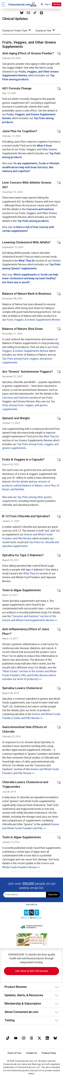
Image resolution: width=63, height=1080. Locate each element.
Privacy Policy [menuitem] (49, 1053)
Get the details (20, 481)
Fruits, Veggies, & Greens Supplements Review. (34, 319)
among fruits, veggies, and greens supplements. (28, 405)
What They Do (27, 260)
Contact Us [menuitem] (31, 1053)
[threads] (31, 1038)
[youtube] (15, 1038)
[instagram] (23, 1038)
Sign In (47, 4)
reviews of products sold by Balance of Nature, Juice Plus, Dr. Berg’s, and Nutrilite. (31, 485)
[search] (42, 4)
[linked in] (47, 1038)
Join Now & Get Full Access (31, 970)
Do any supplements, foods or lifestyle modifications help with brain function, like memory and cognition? (30, 167)
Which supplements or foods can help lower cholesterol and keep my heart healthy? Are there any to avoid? (30, 278)
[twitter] (39, 1038)
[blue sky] (55, 1038)
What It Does (44, 145)
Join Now (56, 4)
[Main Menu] (3, 4)
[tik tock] (7, 1038)
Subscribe (53, 894)
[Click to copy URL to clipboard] (35, 12)
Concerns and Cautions (40, 209)
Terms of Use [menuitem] (14, 1053)
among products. (33, 220)
